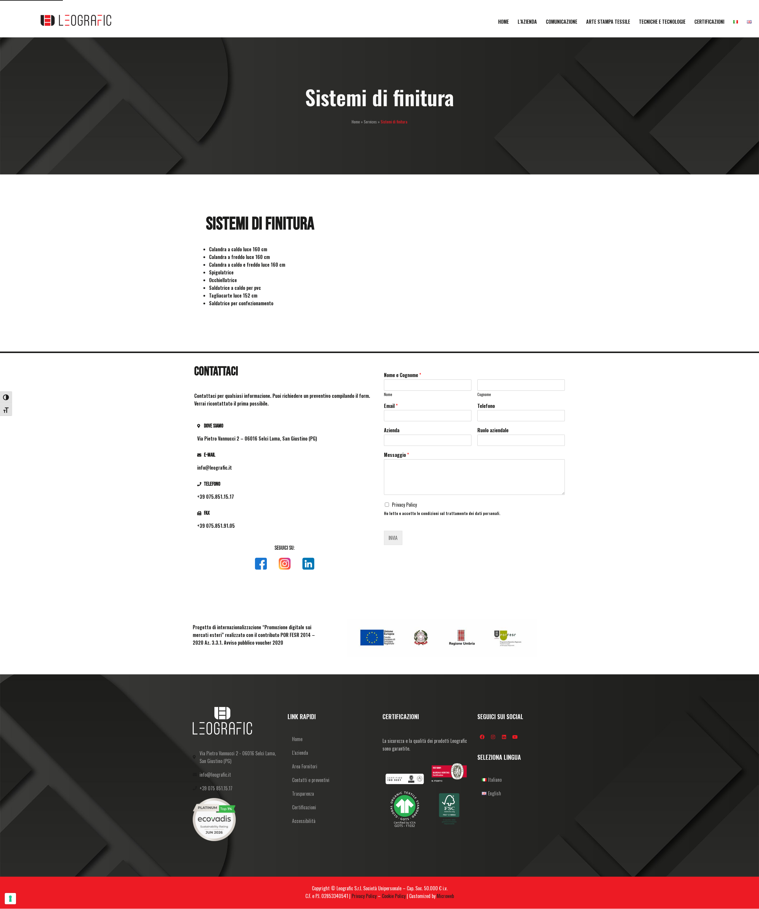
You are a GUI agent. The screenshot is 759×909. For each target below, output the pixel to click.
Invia (393, 537)
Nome (388, 394)
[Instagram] (493, 737)
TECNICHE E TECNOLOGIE (662, 21)
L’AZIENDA (527, 21)
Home (356, 122)
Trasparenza (303, 793)
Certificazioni (304, 807)
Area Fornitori (304, 766)
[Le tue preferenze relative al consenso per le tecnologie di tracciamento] (10, 898)
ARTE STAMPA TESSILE (608, 21)
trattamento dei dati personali (472, 513)
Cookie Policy (394, 896)
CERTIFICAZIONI (709, 21)
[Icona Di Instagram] (284, 564)
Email (391, 406)
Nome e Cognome (402, 375)
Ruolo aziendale (492, 430)
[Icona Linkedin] (308, 564)
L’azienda (300, 752)
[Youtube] (515, 737)
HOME (503, 21)
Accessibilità (303, 820)
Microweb (445, 896)
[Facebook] (482, 737)
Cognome (484, 394)
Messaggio (396, 455)
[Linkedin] (504, 737)
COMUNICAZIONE (561, 21)
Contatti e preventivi (310, 780)
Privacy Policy (404, 504)
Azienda (391, 430)
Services (370, 122)
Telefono (486, 406)
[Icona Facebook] (261, 564)
